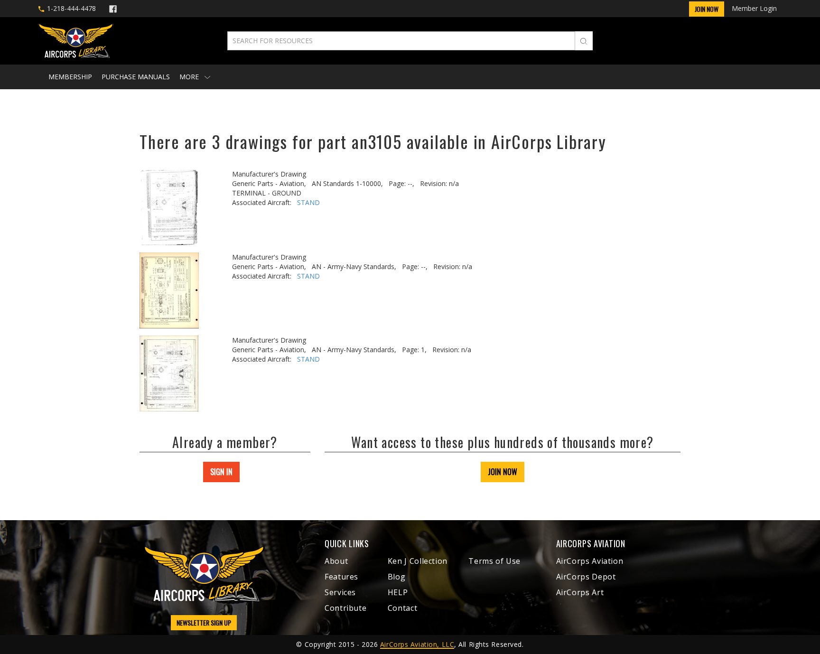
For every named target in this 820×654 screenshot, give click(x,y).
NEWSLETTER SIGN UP (204, 622)
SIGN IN (221, 471)
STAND (308, 202)
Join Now (706, 9)
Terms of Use (494, 561)
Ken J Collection (417, 561)
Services (340, 592)
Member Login (754, 8)
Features (341, 576)
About (336, 561)
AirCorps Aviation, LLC (417, 644)
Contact (402, 608)
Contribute (345, 608)
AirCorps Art (580, 592)
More (190, 76)
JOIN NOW (502, 471)
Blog (397, 576)
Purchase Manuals (136, 76)
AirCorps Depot (586, 576)
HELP (398, 592)
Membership (70, 76)
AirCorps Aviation (590, 561)
